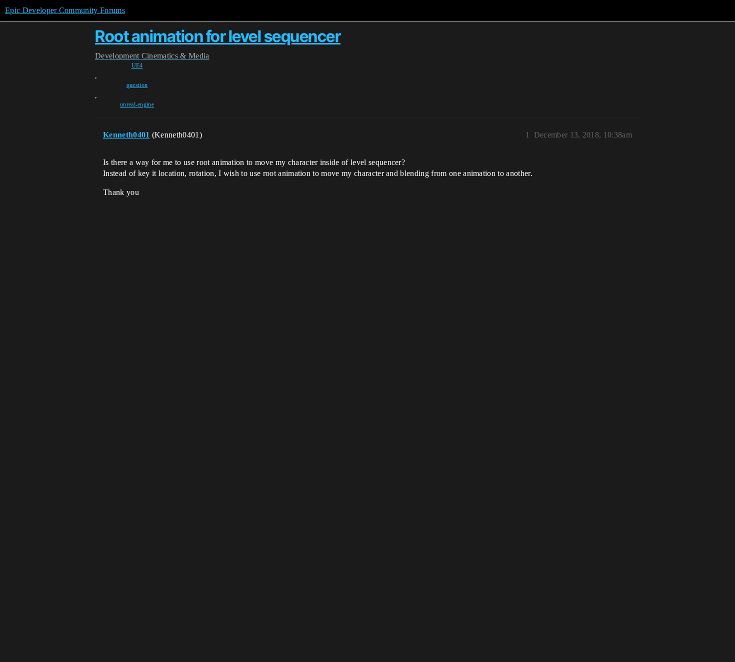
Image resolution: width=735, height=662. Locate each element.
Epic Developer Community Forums (65, 10)
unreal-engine (137, 104)
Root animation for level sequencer (217, 36)
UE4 (137, 65)
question (137, 85)
